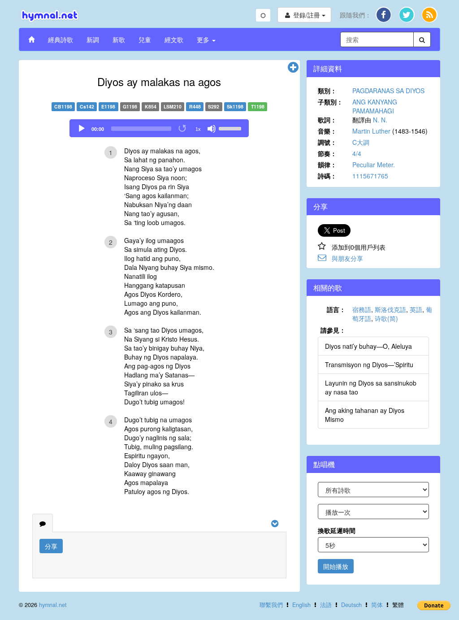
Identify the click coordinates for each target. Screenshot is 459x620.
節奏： (327, 153)
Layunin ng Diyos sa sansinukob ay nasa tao (370, 387)
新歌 (119, 39)
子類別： (330, 101)
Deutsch (351, 605)
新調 (93, 39)
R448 (195, 106)
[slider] (231, 128)
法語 (326, 605)
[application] (159, 128)
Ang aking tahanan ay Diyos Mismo (364, 415)
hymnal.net (53, 605)
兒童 (145, 39)
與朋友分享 (347, 258)
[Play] (81, 128)
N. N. (380, 119)
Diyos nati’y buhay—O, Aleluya (368, 346)
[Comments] (42, 523)
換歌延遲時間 (336, 530)
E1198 (108, 106)
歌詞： (327, 119)
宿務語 (361, 309)
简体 (377, 605)
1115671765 (370, 175)
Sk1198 (235, 106)
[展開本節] (293, 67)
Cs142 (87, 106)
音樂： (327, 130)
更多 (204, 39)
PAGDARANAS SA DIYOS (388, 90)
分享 (51, 546)
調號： (327, 142)
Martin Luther (371, 130)
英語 (416, 309)
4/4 (356, 153)
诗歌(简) (386, 318)
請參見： (333, 329)
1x (198, 129)
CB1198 (63, 106)
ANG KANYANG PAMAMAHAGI (374, 106)
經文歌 (174, 39)
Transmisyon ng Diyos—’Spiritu (369, 364)
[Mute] (211, 128)
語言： (336, 309)
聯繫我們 (271, 605)
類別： (327, 90)
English (301, 605)
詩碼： (327, 175)
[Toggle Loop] (182, 128)
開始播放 (335, 566)
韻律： (327, 164)
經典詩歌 (60, 39)
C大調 (360, 142)
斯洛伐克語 (390, 309)
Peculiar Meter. (373, 164)
